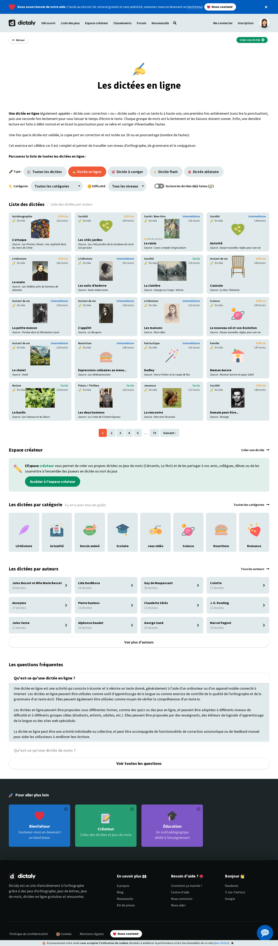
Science (215, 301)
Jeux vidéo (155, 515)
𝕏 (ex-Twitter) (235, 892)
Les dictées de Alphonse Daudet (96, 619)
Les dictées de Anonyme (25, 600)
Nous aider (178, 905)
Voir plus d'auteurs (139, 642)
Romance (254, 515)
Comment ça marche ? (186, 886)
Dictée (20, 220)
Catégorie (20, 186)
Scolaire (122, 515)
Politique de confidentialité (29, 934)
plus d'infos (221, 943)
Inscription (246, 23)
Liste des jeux (70, 23)
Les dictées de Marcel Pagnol (226, 619)
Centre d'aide (180, 892)
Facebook (231, 886)
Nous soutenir (222, 7)
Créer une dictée (253, 450)
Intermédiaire (191, 216)
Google (230, 899)
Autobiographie (22, 216)
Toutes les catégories (249, 505)
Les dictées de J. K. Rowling (225, 600)
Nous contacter (182, 899)
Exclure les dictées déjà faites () (190, 186)
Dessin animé (89, 515)
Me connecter (223, 23)
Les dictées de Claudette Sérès (162, 600)
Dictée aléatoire (205, 171)
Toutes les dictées (47, 171)
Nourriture (84, 343)
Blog (120, 892)
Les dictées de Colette (222, 580)
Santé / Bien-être (154, 216)
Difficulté (98, 186)
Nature (16, 385)
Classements (122, 23)
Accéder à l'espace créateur (52, 481)
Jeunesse (150, 385)
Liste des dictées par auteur (72, 204)
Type (17, 171)
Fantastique (152, 343)
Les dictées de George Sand (159, 619)
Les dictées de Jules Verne (27, 619)
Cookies (66, 934)
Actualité (56, 515)
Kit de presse (126, 905)
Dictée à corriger (129, 171)
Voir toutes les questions (139, 763)
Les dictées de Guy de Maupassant (164, 580)
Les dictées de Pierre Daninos (95, 600)
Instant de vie (219, 258)
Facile (196, 258)
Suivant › (169, 433)
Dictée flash (168, 171)
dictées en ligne (35, 896)
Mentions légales (92, 934)
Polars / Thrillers (88, 385)
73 (154, 433)
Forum (141, 23)
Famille (214, 343)
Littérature (19, 258)
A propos (123, 886)
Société (83, 216)
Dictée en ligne (88, 171)
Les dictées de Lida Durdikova (95, 580)
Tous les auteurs (253, 569)
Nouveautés (125, 899)
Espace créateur (96, 23)
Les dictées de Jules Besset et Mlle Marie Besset (37, 582)
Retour (20, 40)
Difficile (63, 216)
